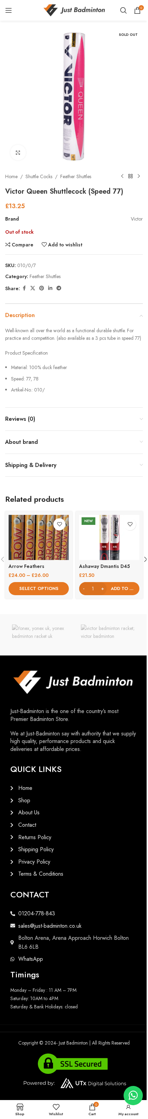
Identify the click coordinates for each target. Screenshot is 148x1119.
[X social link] (32, 288)
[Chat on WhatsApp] (133, 1095)
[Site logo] (74, 9)
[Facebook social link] (24, 288)
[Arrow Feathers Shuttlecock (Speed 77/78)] (39, 537)
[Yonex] (39, 635)
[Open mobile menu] (8, 10)
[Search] (123, 10)
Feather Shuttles (75, 176)
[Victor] (108, 635)
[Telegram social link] (58, 288)
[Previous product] (122, 176)
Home (11, 176)
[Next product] (139, 176)
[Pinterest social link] (41, 288)
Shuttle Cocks (38, 176)
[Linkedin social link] (50, 288)
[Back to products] (130, 176)
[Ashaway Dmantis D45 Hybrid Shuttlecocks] (109, 537)
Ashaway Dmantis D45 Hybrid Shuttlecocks (104, 570)
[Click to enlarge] (18, 152)
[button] (109, 588)
